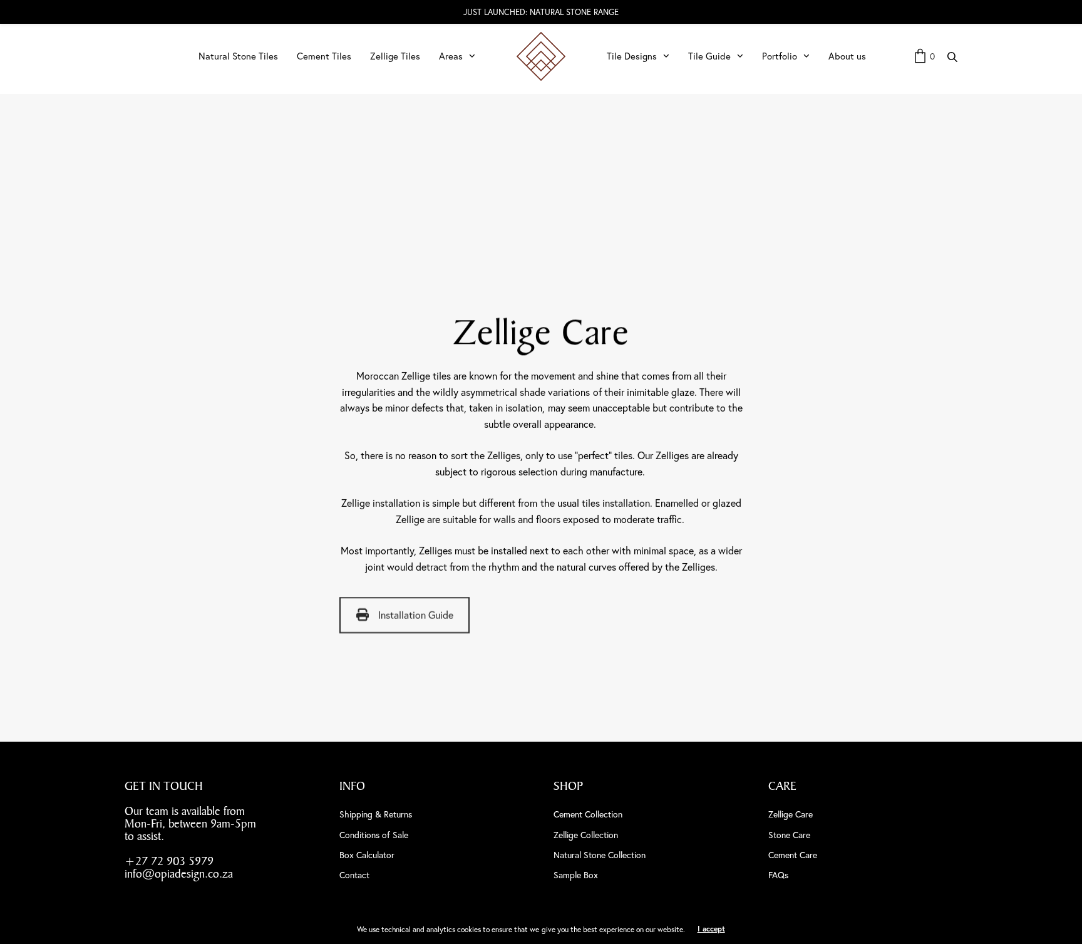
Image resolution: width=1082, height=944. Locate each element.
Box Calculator (366, 855)
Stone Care (789, 835)
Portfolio (779, 56)
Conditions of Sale (373, 835)
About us (847, 56)
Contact (354, 875)
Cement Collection (588, 814)
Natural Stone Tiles (238, 56)
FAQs (778, 875)
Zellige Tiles (395, 56)
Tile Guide (709, 56)
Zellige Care (790, 814)
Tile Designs (632, 56)
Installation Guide (415, 615)
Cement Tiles (324, 56)
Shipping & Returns (375, 814)
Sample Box (576, 875)
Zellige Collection (586, 835)
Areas (451, 56)
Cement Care (792, 855)
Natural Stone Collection (600, 855)
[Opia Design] (541, 56)
